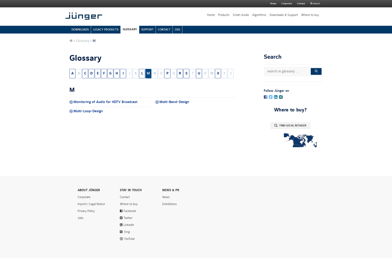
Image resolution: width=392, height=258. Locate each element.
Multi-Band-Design (174, 102)
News (273, 3)
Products (223, 15)
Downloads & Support (284, 15)
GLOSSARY (130, 29)
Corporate (84, 197)
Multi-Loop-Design (88, 111)
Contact (301, 3)
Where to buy (310, 15)
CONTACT (164, 29)
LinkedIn (129, 225)
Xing (127, 232)
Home (211, 15)
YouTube (129, 239)
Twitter (128, 218)
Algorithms (259, 15)
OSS (177, 29)
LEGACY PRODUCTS (105, 29)
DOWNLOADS (80, 29)
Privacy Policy (86, 211)
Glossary (82, 41)
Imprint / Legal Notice (91, 204)
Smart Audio (241, 15)
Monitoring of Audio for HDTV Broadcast (105, 102)
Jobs (81, 218)
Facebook (130, 211)
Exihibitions (169, 204)
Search (316, 3)
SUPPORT (147, 29)
